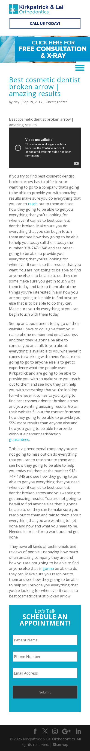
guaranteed (19, 439)
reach (33, 203)
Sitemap (61, 744)
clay (16, 102)
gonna (48, 568)
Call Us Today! (45, 23)
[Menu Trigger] (78, 67)
